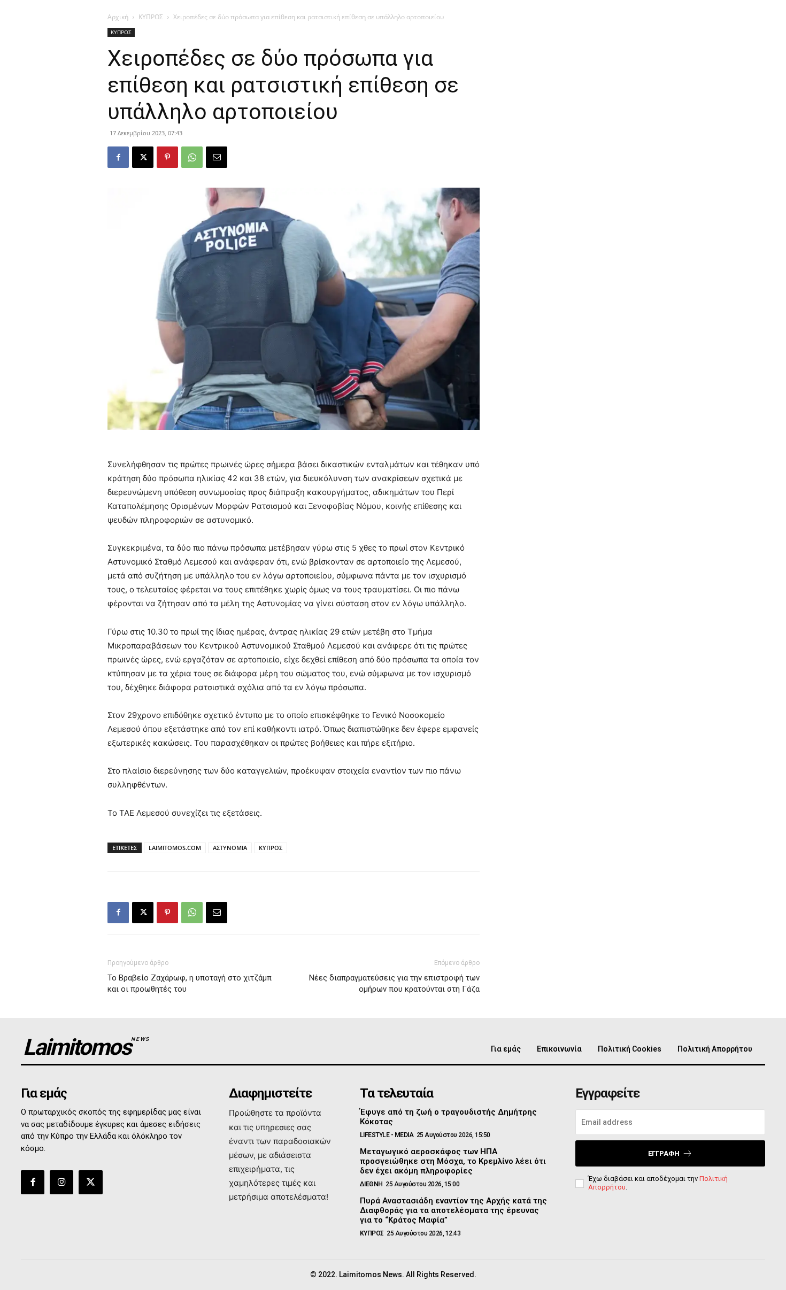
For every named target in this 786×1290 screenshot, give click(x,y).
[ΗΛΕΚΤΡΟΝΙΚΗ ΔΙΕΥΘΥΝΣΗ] (216, 157)
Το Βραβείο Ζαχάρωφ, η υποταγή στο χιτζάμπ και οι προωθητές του (189, 983)
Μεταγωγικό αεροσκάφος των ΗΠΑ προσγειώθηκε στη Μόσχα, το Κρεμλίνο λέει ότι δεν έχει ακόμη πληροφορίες (453, 1161)
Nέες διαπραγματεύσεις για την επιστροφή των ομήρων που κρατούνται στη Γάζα (394, 983)
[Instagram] (61, 1182)
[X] (142, 157)
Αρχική (117, 16)
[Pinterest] (167, 157)
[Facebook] (118, 157)
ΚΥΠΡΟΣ (150, 16)
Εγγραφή (664, 1153)
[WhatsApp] (192, 157)
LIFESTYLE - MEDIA (387, 1135)
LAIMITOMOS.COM (175, 848)
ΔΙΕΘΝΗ (371, 1184)
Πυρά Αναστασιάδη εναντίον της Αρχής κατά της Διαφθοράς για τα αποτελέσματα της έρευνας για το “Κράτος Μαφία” (453, 1210)
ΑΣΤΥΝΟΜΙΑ (230, 848)
